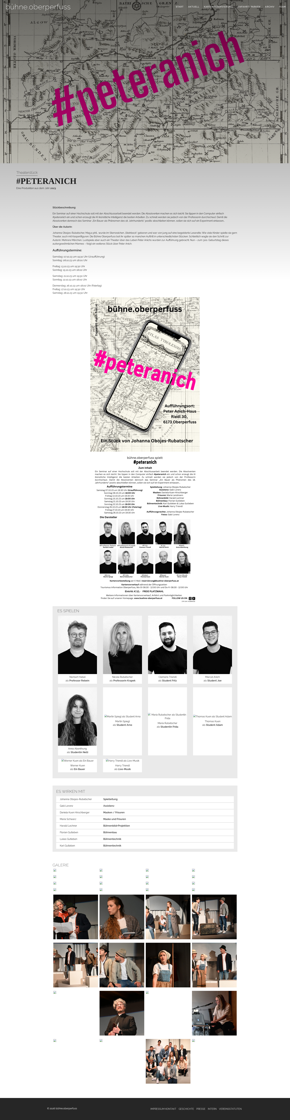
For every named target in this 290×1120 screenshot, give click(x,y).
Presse (200, 1108)
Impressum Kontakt (163, 1108)
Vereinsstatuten (230, 1108)
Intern (212, 1108)
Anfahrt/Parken (249, 6)
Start (180, 6)
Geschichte (186, 1108)
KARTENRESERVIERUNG (218, 6)
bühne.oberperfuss (38, 6)
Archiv (269, 6)
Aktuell (193, 6)
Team (282, 6)
